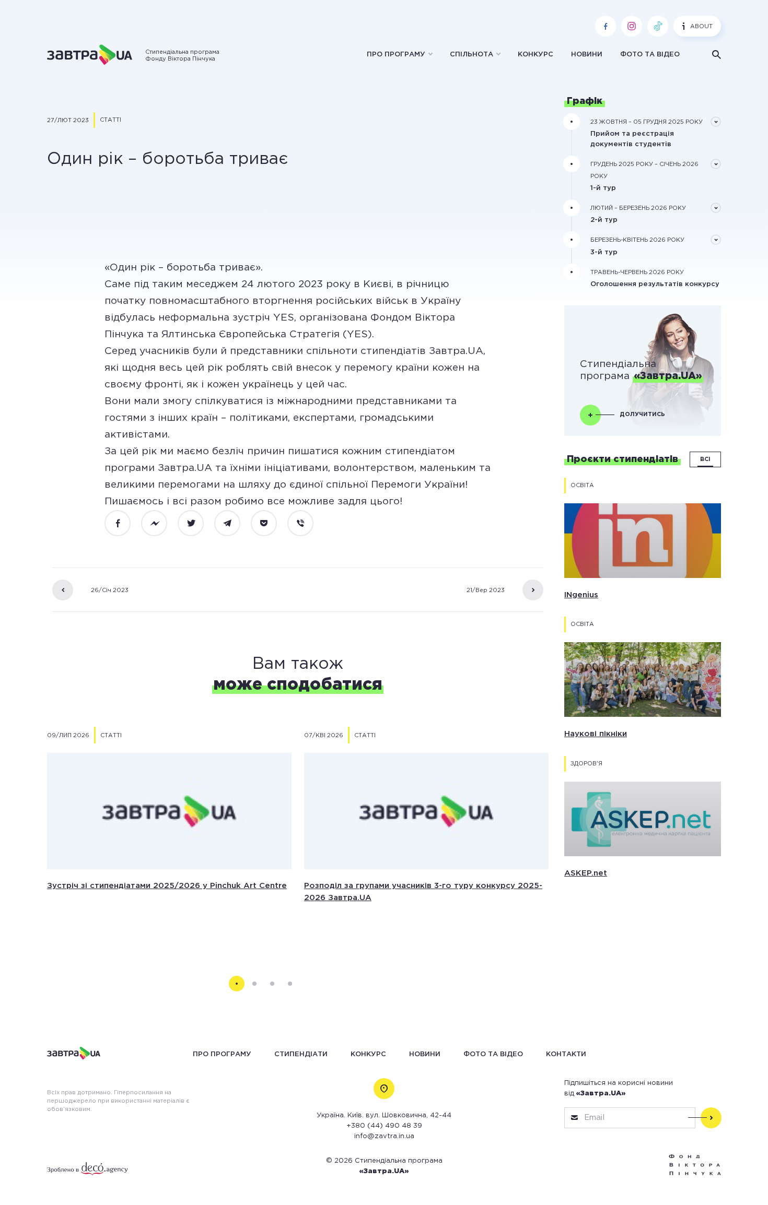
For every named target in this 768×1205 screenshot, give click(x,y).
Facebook (123, 523)
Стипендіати (301, 1054)
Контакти (566, 1054)
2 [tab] (254, 983)
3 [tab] (272, 983)
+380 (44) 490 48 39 (384, 1126)
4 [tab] (290, 983)
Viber (306, 523)
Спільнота (471, 54)
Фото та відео (650, 54)
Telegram (233, 523)
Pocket (269, 523)
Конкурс (535, 54)
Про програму (396, 54)
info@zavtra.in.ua (384, 1136)
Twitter (196, 523)
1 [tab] (237, 983)
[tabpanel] (169, 837)
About (701, 26)
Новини (586, 54)
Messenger (160, 523)
